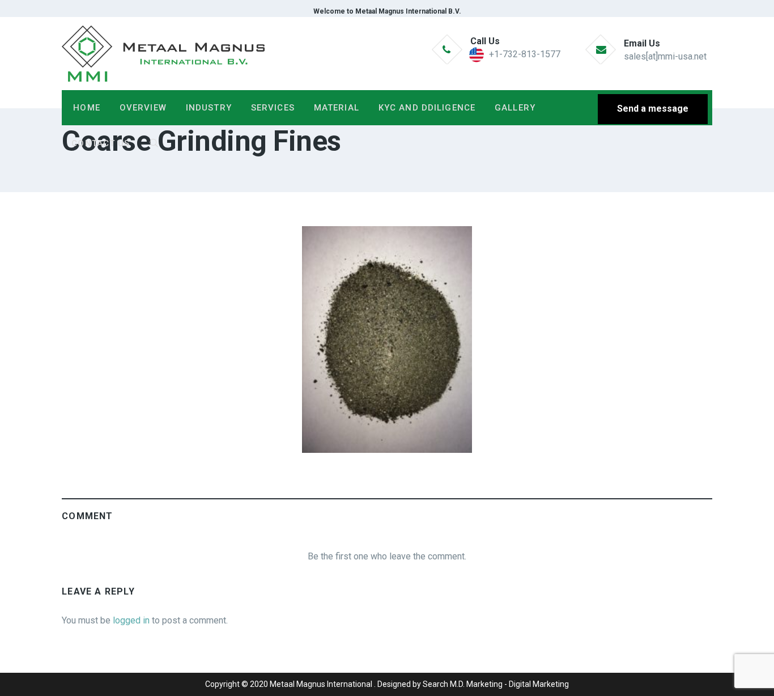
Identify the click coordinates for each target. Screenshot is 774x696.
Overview (143, 108)
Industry (209, 108)
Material (336, 108)
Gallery (515, 108)
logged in (131, 620)
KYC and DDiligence (427, 108)
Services (273, 108)
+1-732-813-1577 (524, 54)
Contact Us (100, 143)
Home (86, 108)
